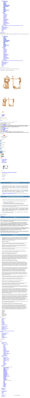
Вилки (4, 361)
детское (7, 130)
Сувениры (4, 3)
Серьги (4, 2)
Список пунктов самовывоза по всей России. (8, 193)
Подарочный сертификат (19, 25)
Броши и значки (5, 1)
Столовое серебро (4, 327)
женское (4, 130)
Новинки (11, 25)
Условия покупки (4, 334)
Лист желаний (14, 25)
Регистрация (3, 396)
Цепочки (4, 9)
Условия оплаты (4, 160)
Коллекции (3, 12)
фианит (4, 127)
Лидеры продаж (7, 25)
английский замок (5, 128)
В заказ (1, 120)
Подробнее (3, 178)
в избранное (3, 114)
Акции (3, 393)
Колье (2, 320)
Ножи (4, 362)
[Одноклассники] (3, 115)
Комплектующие (5, 6)
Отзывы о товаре (4, 162)
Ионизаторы (5, 363)
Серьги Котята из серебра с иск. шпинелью (9, 172)
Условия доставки (4, 159)
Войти (3, 395)
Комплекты (4, 4)
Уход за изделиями (4, 337)
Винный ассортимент (6, 358)
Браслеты (4, 8)
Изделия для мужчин (4, 324)
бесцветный (3, 129)
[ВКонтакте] (2, 115)
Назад (2, 343)
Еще (2, 26)
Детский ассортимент (6, 40)
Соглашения (3, 335)
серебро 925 (4, 124)
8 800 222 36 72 (2, 32)
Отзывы (3, 29)
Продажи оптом (4, 28)
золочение (4, 125)
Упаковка (4, 11)
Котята (3, 133)
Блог (2, 30)
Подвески (3, 321)
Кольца (4, 7)
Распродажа (3, 25)
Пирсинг (4, 10)
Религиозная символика (5, 328)
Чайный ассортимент (6, 359)
